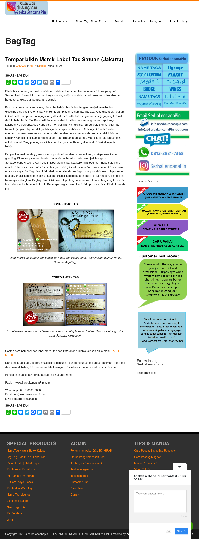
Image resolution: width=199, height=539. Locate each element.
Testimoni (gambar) (83, 469)
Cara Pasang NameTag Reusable (155, 450)
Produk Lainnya (179, 21)
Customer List (79, 482)
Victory (33, 65)
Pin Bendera (14, 513)
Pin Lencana (59, 21)
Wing (10, 520)
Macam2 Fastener (145, 463)
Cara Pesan (78, 488)
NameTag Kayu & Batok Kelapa (26, 450)
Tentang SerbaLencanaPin (87, 463)
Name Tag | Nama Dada (91, 21)
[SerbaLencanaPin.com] (26, 14)
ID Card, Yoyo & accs (20, 482)
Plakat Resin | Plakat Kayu (23, 463)
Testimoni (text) (80, 476)
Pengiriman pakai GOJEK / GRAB (91, 450)
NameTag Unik (16, 507)
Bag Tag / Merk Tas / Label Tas (26, 457)
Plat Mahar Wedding (19, 488)
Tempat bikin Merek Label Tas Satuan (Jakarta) (64, 59)
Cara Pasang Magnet (147, 457)
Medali (119, 21)
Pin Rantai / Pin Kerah (20, 476)
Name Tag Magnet (18, 494)
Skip (168, 531)
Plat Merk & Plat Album (21, 469)
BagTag (42, 65)
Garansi (75, 494)
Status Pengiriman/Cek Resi (88, 457)
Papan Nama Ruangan (147, 21)
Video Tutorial (142, 469)
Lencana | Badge (17, 501)
